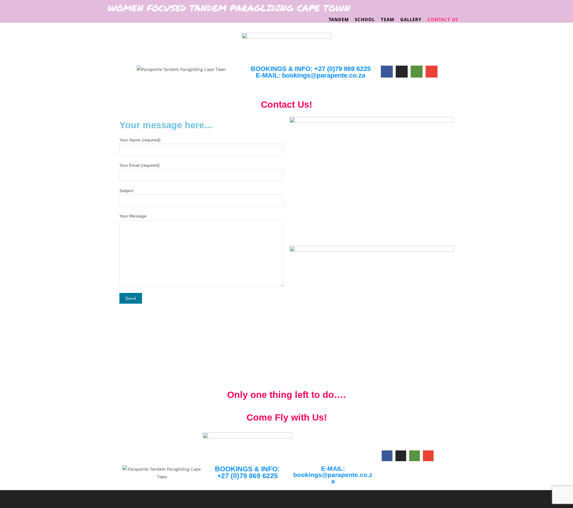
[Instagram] (402, 72)
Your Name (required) (140, 140)
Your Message (133, 216)
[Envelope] (432, 72)
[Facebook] (387, 72)
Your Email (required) (139, 165)
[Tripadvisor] (417, 72)
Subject (126, 190)
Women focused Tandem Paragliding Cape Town (228, 7)
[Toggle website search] (465, 19)
